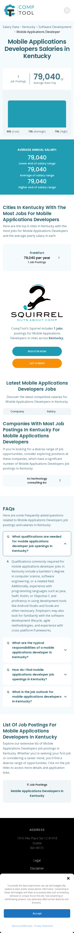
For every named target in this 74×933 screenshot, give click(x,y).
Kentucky (28, 27)
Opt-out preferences (22, 926)
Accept (37, 913)
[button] (68, 878)
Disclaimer (37, 868)
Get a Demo (37, 363)
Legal (37, 860)
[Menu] (67, 10)
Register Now (37, 351)
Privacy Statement (43, 926)
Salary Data (11, 27)
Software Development (55, 27)
